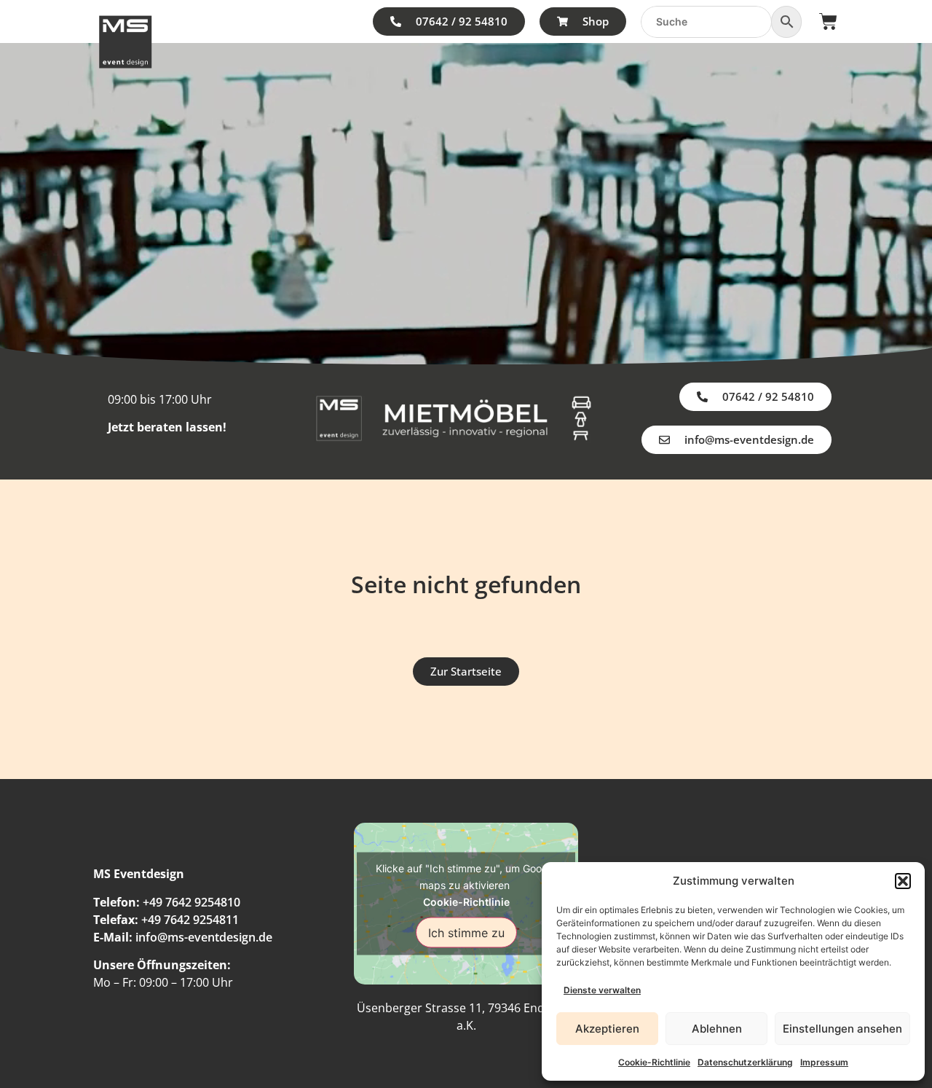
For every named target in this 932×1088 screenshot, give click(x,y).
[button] (903, 881)
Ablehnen (717, 1029)
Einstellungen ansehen (842, 1029)
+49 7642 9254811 (190, 920)
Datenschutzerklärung (745, 1062)
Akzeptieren (607, 1029)
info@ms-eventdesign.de (203, 937)
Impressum (824, 1062)
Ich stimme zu (466, 932)
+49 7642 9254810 (191, 902)
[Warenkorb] (828, 21)
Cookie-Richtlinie (654, 1062)
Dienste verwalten (602, 990)
